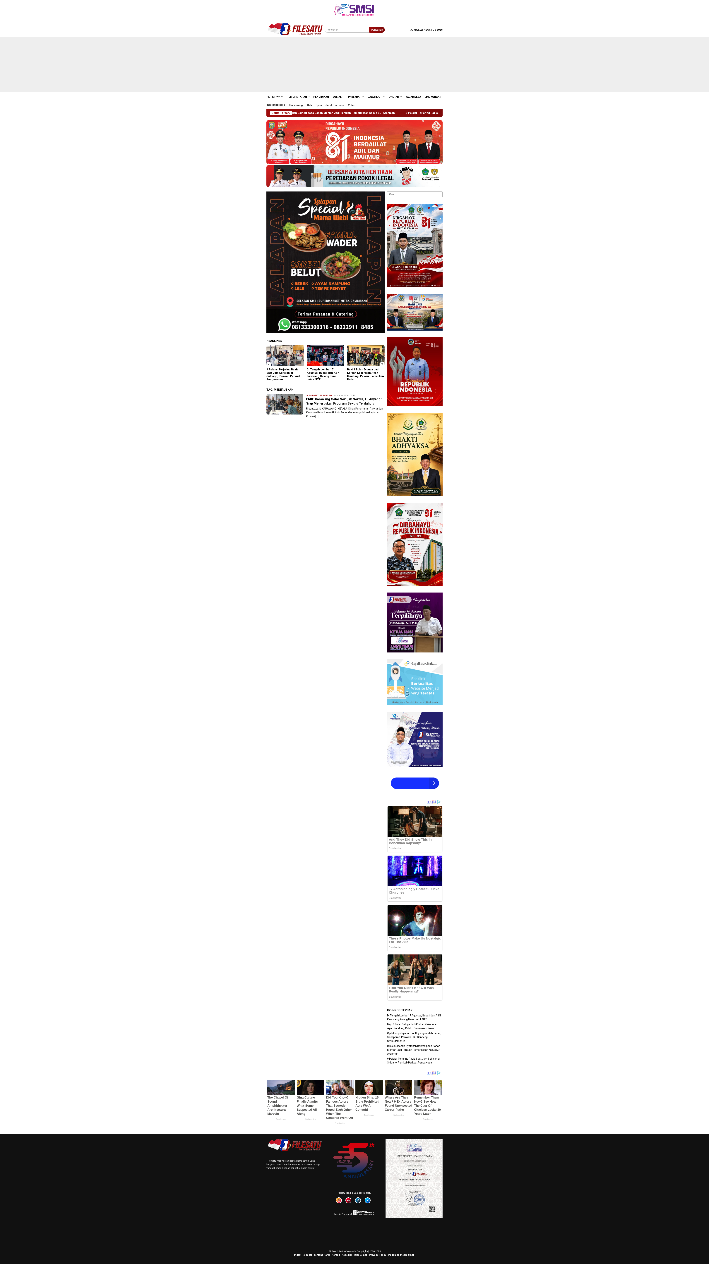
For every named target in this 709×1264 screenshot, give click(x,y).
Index (297, 1254)
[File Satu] (295, 29)
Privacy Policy (377, 1254)
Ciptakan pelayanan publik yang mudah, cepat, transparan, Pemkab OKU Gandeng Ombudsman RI (364, 374)
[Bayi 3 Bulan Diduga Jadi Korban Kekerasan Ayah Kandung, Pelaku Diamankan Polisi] (325, 355)
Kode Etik (347, 1254)
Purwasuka (326, 395)
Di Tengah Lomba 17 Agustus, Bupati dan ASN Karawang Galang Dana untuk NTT (282, 374)
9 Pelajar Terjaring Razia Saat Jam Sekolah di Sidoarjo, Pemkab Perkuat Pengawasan (297, 113)
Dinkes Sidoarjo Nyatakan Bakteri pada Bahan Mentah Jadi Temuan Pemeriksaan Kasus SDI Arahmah (413, 1049)
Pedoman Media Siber (401, 1254)
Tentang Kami (322, 1254)
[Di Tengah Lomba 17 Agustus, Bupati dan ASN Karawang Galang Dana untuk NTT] (285, 355)
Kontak (336, 1254)
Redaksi (307, 1254)
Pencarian (377, 29)
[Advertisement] (354, 64)
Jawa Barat (312, 395)
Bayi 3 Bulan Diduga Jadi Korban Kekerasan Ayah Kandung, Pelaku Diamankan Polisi (325, 374)
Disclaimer (360, 1254)
